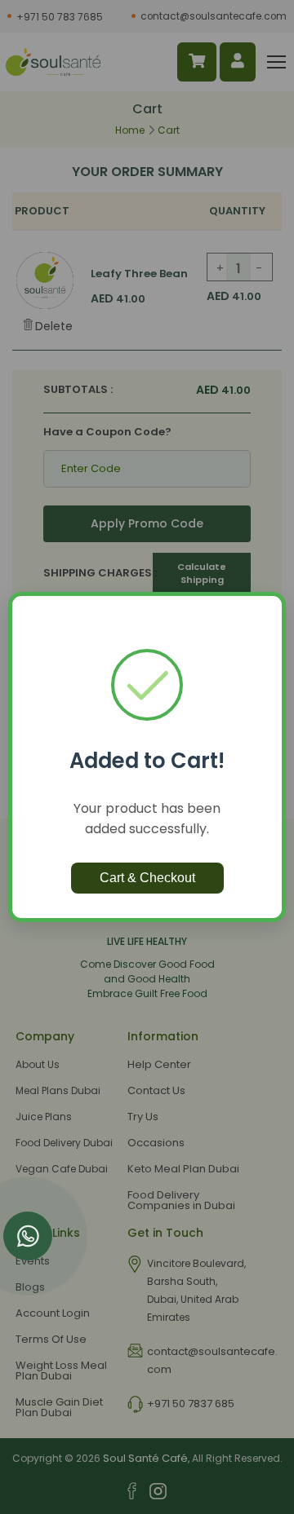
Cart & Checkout (147, 878)
